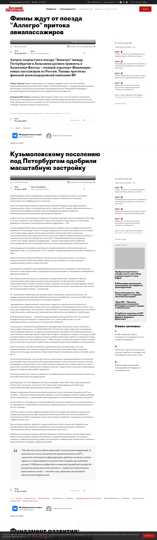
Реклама (99, 9)
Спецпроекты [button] (68, 9)
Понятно (149, 536)
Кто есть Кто (111, 9)
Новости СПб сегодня (30, 501)
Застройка (69, 498)
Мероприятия (86, 9)
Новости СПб (15, 501)
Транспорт (27, 128)
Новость (19, 498)
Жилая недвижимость (111, 498)
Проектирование (44, 498)
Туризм (18, 128)
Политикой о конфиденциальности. (39, 537)
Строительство (30, 498)
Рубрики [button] (51, 9)
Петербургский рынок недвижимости (88, 498)
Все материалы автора (40, 53)
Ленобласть (126, 498)
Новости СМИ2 (16, 143)
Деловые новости (138, 498)
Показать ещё (120, 103)
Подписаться (96, 2)
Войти (145, 9)
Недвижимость (57, 498)
